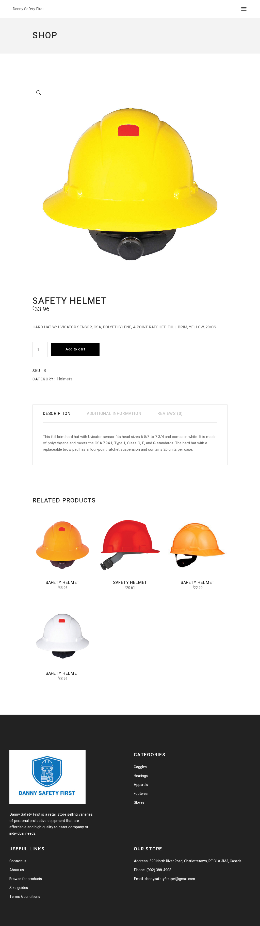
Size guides (18, 887)
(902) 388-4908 (159, 870)
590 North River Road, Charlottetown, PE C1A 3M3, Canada (195, 861)
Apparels (141, 784)
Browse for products (25, 879)
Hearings (141, 776)
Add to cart (75, 349)
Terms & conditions (24, 896)
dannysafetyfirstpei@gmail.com (170, 879)
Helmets (64, 379)
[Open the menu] (243, 8)
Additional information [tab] (114, 414)
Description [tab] (57, 414)
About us (16, 870)
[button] (39, 93)
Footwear (141, 793)
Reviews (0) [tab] (170, 414)
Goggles (140, 767)
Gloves (139, 802)
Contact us (17, 861)
